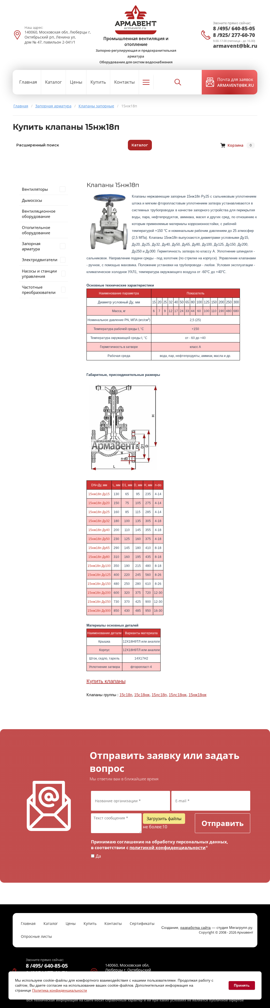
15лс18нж (177, 695)
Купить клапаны (106, 681)
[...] (146, 82)
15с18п (125, 695)
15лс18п (159, 695)
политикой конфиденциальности (167, 848)
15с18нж (142, 695)
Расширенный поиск (37, 145)
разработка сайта (195, 927)
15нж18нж (197, 695)
